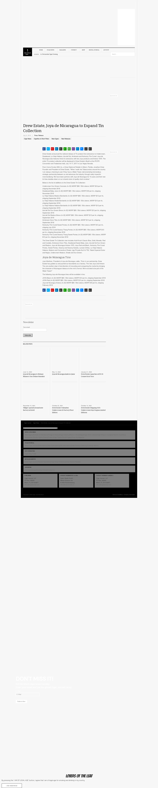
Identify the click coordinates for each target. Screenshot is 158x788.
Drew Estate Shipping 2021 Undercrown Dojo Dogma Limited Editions (93, 410)
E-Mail (18, 691)
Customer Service (92, 445)
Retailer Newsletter (44, 462)
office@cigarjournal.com (32, 485)
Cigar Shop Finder (30, 454)
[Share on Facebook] (44, 148)
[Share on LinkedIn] (56, 148)
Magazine (62, 50)
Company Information (129, 494)
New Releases (65, 139)
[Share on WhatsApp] (65, 148)
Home (41, 50)
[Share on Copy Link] (86, 148)
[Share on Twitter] (48, 148)
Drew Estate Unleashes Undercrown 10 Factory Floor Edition (63, 410)
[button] (12, 785)
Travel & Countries (119, 435)
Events (50, 437)
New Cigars (55, 139)
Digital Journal (94, 50)
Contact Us (51, 470)
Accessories (29, 437)
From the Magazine (78, 437)
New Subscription (53, 445)
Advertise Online (41, 470)
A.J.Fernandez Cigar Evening (49, 54)
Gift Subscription (65, 445)
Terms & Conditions (118, 494)
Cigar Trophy (57, 437)
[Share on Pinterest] (52, 148)
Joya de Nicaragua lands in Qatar (63, 374)
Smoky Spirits (38, 437)
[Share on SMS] (69, 148)
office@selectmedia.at (67, 485)
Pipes (45, 437)
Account (106, 50)
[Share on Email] (60, 148)
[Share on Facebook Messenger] (81, 148)
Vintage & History (53, 435)
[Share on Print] (90, 148)
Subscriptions (42, 445)
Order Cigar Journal (31, 462)
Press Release (38, 135)
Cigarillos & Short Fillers (41, 139)
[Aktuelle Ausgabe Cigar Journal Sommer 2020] (122, 66)
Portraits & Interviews (40, 435)
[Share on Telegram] (77, 148)
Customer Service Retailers (72, 462)
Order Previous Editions (78, 445)
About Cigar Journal (31, 445)
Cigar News (50, 50)
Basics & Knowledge (76, 435)
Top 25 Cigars (66, 437)
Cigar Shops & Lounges (104, 435)
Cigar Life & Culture (90, 435)
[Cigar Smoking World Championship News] (122, 86)
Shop (83, 50)
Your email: (26, 327)
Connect (74, 50)
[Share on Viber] (73, 148)
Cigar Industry (64, 435)
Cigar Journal (35, 14)
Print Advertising (30, 470)
